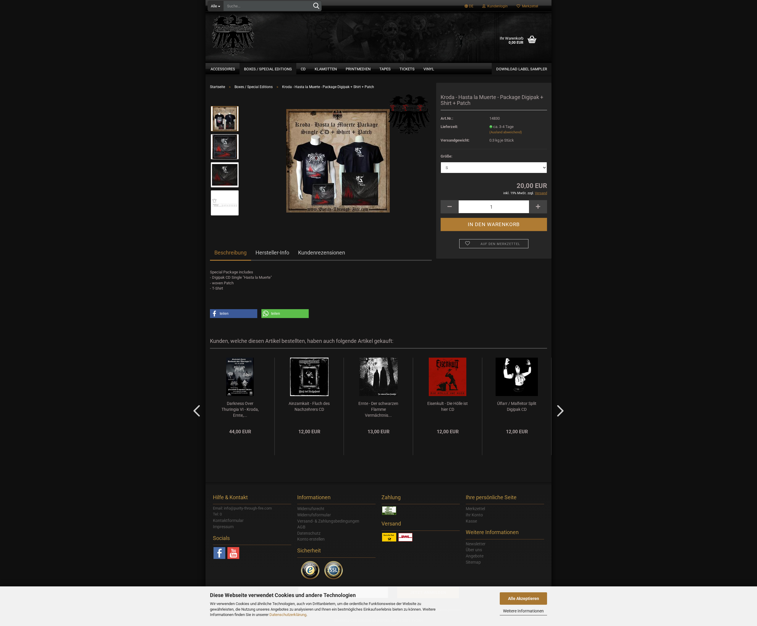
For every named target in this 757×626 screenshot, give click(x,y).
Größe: (446, 156)
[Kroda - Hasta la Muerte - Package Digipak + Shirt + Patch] (338, 160)
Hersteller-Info (272, 252)
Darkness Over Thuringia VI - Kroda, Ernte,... (240, 409)
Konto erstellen (311, 539)
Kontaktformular (228, 520)
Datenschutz (309, 533)
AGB (301, 527)
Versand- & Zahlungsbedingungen (328, 521)
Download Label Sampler (521, 69)
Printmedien (358, 69)
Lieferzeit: (449, 126)
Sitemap (473, 562)
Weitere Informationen (523, 611)
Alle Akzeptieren (523, 598)
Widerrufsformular (314, 515)
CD (303, 69)
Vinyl (428, 69)
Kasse (471, 521)
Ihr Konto (474, 515)
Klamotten (326, 69)
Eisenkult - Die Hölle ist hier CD (447, 406)
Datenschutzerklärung (287, 614)
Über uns (474, 549)
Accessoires (223, 69)
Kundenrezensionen (321, 252)
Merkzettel (529, 6)
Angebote (474, 556)
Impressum (223, 526)
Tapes (385, 69)
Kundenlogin (497, 6)
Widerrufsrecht (310, 508)
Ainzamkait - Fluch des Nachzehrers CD (309, 406)
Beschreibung (230, 252)
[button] (233, 313)
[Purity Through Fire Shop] (255, 32)
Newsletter (476, 543)
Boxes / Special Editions (268, 69)
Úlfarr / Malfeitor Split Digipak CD (516, 406)
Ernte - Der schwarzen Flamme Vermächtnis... (378, 409)
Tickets (407, 69)
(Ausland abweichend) (505, 132)
